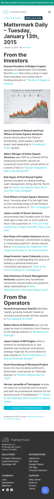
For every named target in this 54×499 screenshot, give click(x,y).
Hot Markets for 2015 (19, 318)
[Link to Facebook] (11, 490)
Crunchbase (8, 419)
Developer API (9, 464)
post (15, 73)
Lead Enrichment (10, 461)
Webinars (6, 485)
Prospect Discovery (11, 458)
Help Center (35, 479)
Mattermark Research (35, 417)
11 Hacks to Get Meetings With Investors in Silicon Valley (27, 398)
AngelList (17, 419)
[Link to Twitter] (4, 490)
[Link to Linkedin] (8, 490)
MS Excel (33, 461)
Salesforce (34, 458)
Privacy (32, 485)
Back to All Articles (13, 18)
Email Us (33, 482)
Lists (4, 479)
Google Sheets (36, 464)
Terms (32, 488)
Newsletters (8, 482)
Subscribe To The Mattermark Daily (27, 408)
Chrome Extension (38, 470)
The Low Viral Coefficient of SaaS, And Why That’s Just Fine (27, 227)
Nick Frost (26, 47)
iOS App (33, 467)
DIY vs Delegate (40, 207)
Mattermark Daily (33, 18)
